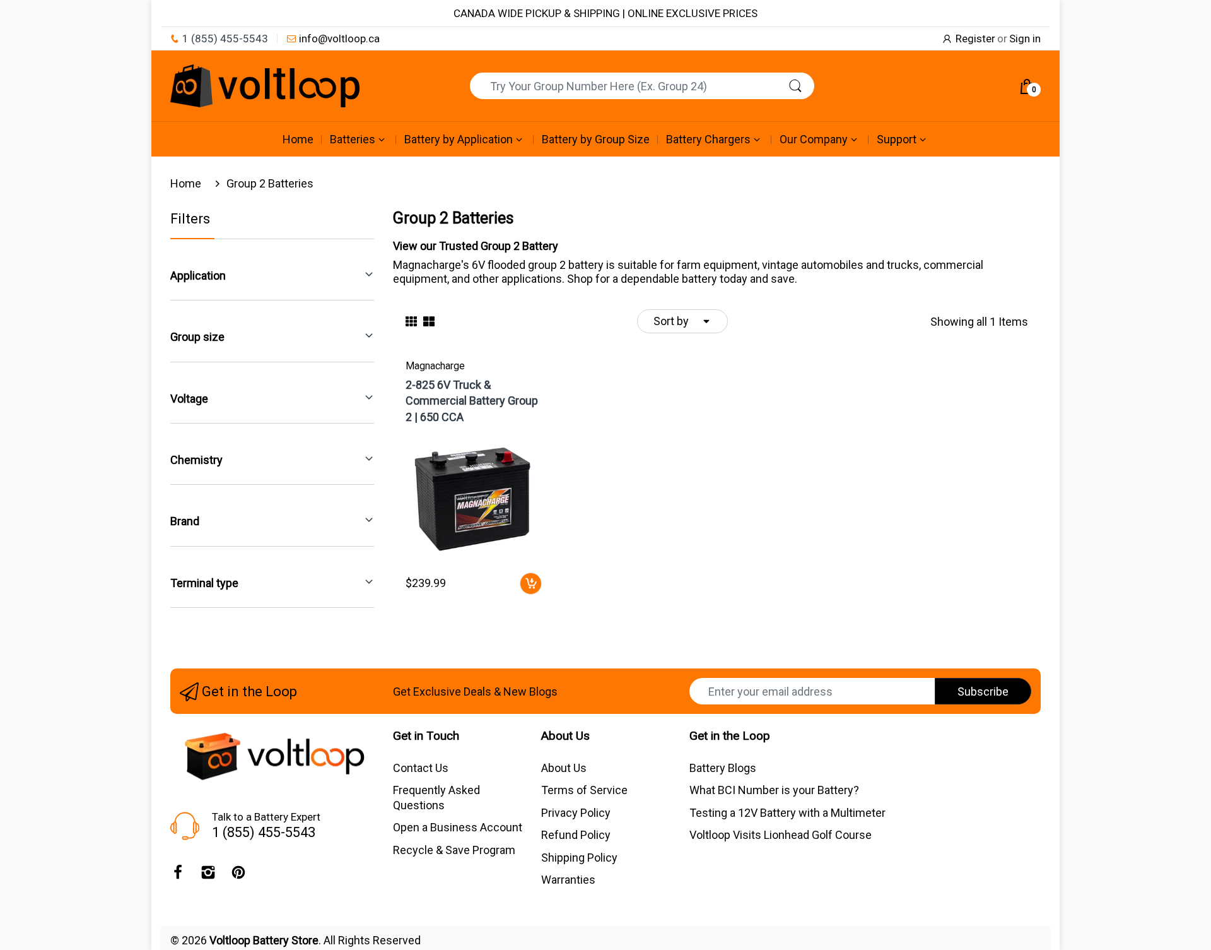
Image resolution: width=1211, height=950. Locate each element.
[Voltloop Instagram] (208, 875)
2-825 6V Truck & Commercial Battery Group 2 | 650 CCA (472, 400)
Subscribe (983, 691)
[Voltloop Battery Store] (265, 85)
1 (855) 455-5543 (225, 38)
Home (185, 183)
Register (975, 38)
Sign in (1025, 38)
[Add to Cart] (531, 584)
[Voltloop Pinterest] (238, 875)
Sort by (671, 321)
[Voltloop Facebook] (177, 875)
